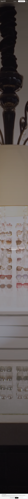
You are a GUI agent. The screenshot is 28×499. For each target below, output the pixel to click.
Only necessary (12, 497)
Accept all (16, 497)
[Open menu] (26, 1)
